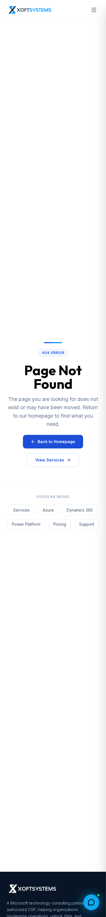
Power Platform (26, 524)
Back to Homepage (56, 441)
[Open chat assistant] (91, 902)
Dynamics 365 (80, 510)
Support (86, 524)
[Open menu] (93, 10)
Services (21, 510)
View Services (49, 460)
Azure (48, 510)
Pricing (59, 524)
